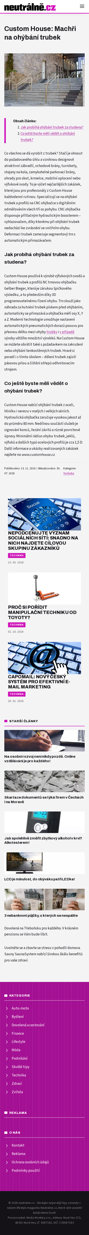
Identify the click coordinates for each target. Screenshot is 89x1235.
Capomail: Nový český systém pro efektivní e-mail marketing (39, 681)
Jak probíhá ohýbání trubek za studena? (52, 127)
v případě (67, 332)
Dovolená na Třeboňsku (22, 928)
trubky (51, 332)
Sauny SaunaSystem (20, 954)
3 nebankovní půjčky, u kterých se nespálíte (41, 915)
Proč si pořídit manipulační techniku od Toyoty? (42, 612)
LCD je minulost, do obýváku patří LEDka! (39, 879)
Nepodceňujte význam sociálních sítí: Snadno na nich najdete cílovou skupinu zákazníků (43, 540)
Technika (68, 473)
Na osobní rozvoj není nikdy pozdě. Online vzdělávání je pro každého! (39, 758)
